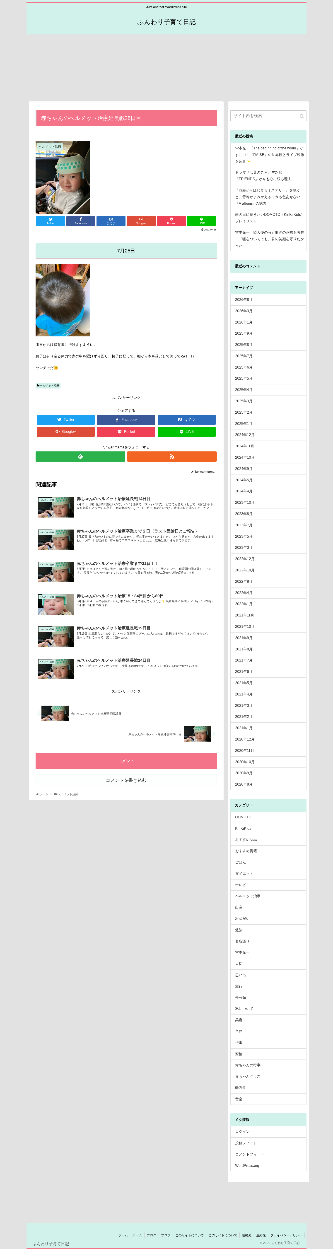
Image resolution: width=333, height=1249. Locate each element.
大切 (238, 964)
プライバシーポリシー (286, 1235)
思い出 (240, 975)
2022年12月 (245, 559)
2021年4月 (244, 694)
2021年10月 (245, 626)
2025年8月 (244, 345)
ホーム (123, 1235)
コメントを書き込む (126, 780)
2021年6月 (244, 672)
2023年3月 (244, 547)
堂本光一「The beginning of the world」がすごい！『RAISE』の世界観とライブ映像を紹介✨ (269, 154)
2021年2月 (244, 717)
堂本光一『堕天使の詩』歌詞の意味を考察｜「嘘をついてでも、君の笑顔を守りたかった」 (269, 238)
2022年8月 (244, 581)
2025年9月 (244, 333)
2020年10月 (245, 762)
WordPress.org (247, 1165)
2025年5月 (244, 378)
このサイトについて (189, 1235)
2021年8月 (244, 649)
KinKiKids (243, 828)
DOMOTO (243, 817)
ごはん (240, 862)
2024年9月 (244, 469)
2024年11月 (244, 446)
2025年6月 (244, 367)
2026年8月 (244, 300)
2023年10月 (245, 502)
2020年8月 (244, 784)
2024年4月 (244, 491)
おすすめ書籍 (246, 851)
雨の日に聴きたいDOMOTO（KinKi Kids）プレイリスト (269, 218)
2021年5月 (244, 683)
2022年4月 (244, 593)
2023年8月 (244, 514)
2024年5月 (244, 480)
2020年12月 (245, 739)
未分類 (240, 998)
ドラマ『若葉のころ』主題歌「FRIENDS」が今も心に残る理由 (263, 175)
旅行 (238, 986)
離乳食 (240, 1088)
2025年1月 (244, 424)
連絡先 (246, 1235)
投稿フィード (246, 1143)
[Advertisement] (166, 67)
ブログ (151, 1235)
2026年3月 (244, 311)
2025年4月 (244, 390)
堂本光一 (242, 952)
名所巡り (242, 941)
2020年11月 (244, 751)
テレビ (240, 885)
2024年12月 (245, 435)
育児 (238, 1031)
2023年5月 (244, 536)
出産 (238, 907)
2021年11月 (244, 615)
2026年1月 (244, 322)
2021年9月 (244, 638)
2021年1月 (244, 728)
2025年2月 (244, 412)
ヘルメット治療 (49, 385)
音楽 (238, 1099)
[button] (302, 116)
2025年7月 (244, 356)
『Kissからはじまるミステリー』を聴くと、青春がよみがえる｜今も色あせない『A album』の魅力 (267, 196)
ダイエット (244, 873)
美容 (238, 1020)
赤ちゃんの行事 (248, 1065)
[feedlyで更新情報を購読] (80, 456)
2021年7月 (244, 660)
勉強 (238, 930)
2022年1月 (244, 604)
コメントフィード (249, 1154)
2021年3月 (244, 705)
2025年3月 (244, 401)
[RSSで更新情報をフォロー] (172, 456)
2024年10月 (245, 457)
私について (244, 1009)
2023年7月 (244, 525)
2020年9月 (244, 773)
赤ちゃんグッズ (248, 1076)
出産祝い (242, 919)
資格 (238, 1054)
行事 (238, 1043)
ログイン (242, 1132)
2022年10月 (245, 570)
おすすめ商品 (246, 839)
